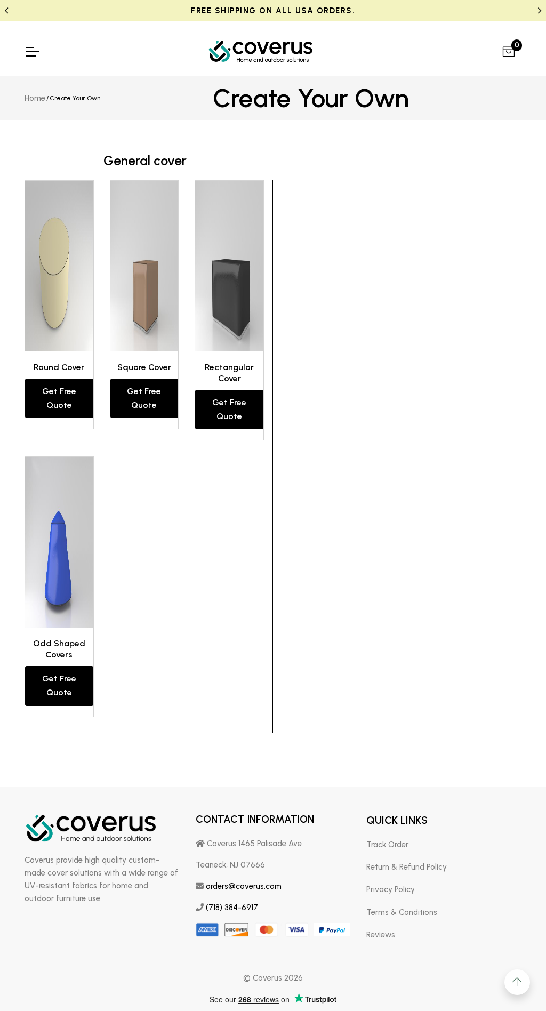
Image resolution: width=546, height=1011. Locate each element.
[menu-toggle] (32, 51)
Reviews (380, 935)
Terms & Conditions (401, 912)
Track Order (387, 844)
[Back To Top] (517, 982)
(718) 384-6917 (232, 907)
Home (35, 98)
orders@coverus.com (244, 886)
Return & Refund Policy (406, 867)
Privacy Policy (390, 889)
